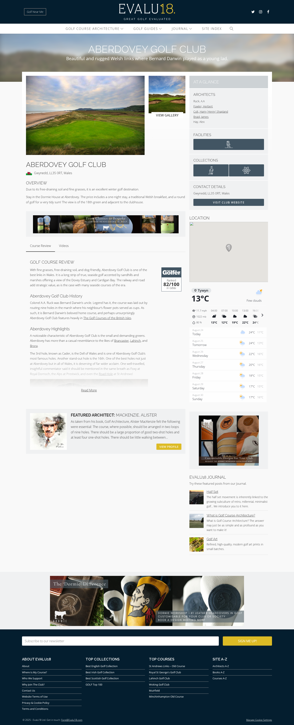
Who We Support (32, 678)
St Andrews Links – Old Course (167, 666)
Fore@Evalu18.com (71, 720)
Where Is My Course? (34, 672)
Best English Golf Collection (102, 666)
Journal (180, 28)
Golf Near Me (35, 12)
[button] (200, 316)
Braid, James (201, 117)
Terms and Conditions (35, 709)
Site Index (212, 28)
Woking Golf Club (159, 684)
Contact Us (28, 690)
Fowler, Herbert (203, 106)
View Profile (168, 447)
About (25, 666)
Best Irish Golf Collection (100, 672)
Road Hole (106, 374)
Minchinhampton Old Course (166, 696)
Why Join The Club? (33, 684)
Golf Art (212, 539)
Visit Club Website (228, 202)
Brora (34, 346)
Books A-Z (218, 672)
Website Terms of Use (35, 696)
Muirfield (154, 690)
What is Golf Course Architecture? (231, 515)
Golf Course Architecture (93, 28)
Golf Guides (145, 28)
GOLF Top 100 (94, 684)
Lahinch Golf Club (159, 678)
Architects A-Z (221, 666)
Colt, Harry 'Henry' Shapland (210, 111)
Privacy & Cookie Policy (35, 703)
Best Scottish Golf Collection (102, 678)
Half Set (212, 492)
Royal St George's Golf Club (165, 672)
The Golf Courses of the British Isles (107, 318)
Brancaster (121, 341)
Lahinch (135, 341)
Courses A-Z (220, 678)
